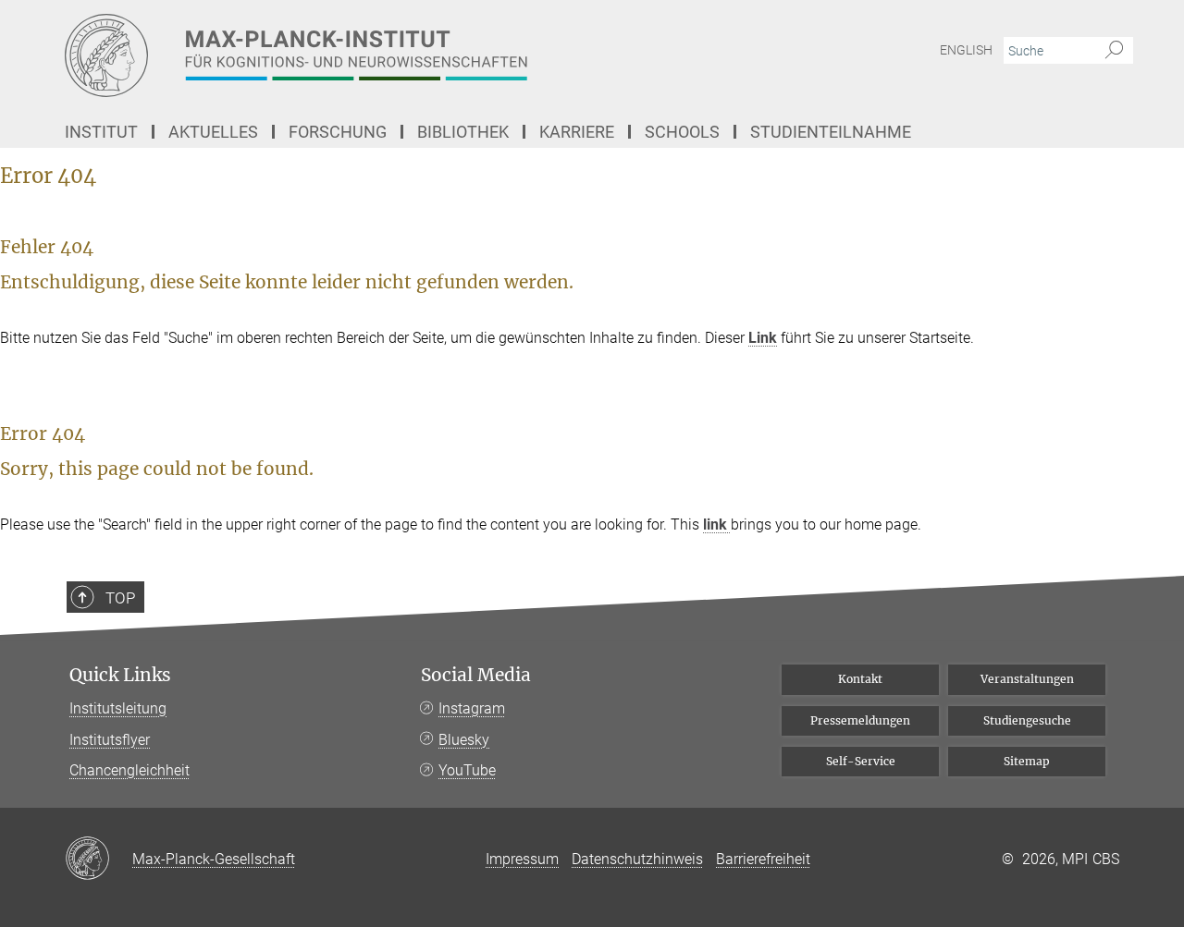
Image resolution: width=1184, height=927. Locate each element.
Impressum (522, 859)
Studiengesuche (1027, 720)
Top (120, 598)
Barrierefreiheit (763, 859)
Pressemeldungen (860, 720)
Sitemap (1027, 761)
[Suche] (1114, 51)
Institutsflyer (109, 740)
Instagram (471, 708)
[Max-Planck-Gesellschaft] (98, 859)
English (966, 50)
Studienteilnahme (830, 132)
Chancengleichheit (129, 770)
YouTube (467, 770)
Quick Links (120, 675)
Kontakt (860, 679)
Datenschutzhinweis (637, 859)
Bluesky (463, 740)
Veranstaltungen (1027, 679)
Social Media (476, 675)
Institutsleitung (117, 708)
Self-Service (860, 761)
